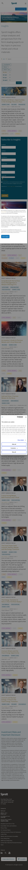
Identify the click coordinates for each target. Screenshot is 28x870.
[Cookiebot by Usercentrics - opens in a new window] (17, 417)
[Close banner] (25, 417)
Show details (21, 440)
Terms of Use (3, 212)
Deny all (14, 452)
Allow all (14, 444)
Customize (13, 448)
